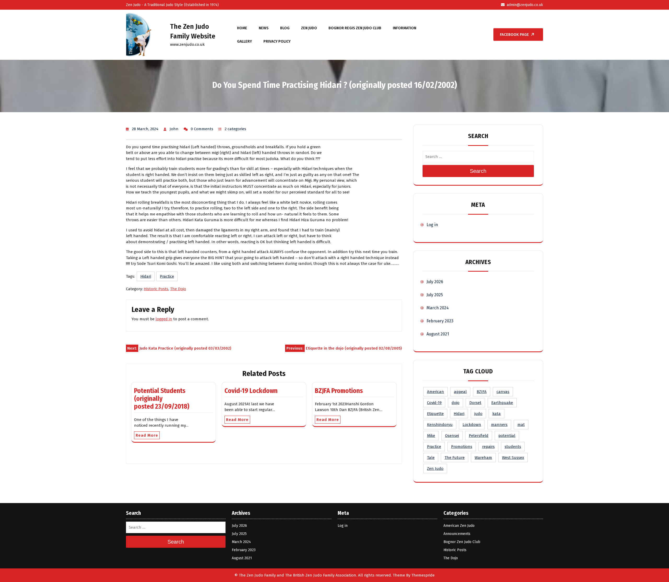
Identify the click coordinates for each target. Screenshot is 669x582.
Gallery (244, 41)
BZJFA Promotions (339, 391)
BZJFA (482, 391)
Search (478, 171)
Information (404, 28)
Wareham (483, 457)
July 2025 (434, 294)
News (264, 28)
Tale (431, 457)
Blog (285, 28)
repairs (488, 446)
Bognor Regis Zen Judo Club (354, 28)
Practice (167, 276)
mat (521, 424)
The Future (455, 457)
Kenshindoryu (440, 424)
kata (496, 413)
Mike (431, 435)
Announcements (456, 534)
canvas (503, 391)
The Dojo (178, 289)
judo (478, 413)
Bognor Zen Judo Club (461, 542)
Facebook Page (514, 34)
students (513, 446)
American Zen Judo (459, 525)
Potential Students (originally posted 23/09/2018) (161, 398)
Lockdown (472, 424)
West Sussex (513, 457)
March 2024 (437, 307)
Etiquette (435, 413)
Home (242, 28)
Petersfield (478, 435)
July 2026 (434, 281)
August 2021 (437, 334)
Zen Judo (309, 28)
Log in (432, 224)
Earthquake (502, 402)
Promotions (461, 446)
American (435, 391)
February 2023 (439, 320)
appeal (460, 391)
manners (499, 424)
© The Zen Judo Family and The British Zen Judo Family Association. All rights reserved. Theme (319, 575)
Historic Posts (156, 289)
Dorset (475, 402)
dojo (455, 402)
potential (506, 435)
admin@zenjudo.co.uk (525, 5)
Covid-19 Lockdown (251, 391)
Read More (147, 435)
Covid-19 (434, 402)
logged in (163, 319)
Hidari (145, 276)
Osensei (452, 435)
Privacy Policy (277, 41)
